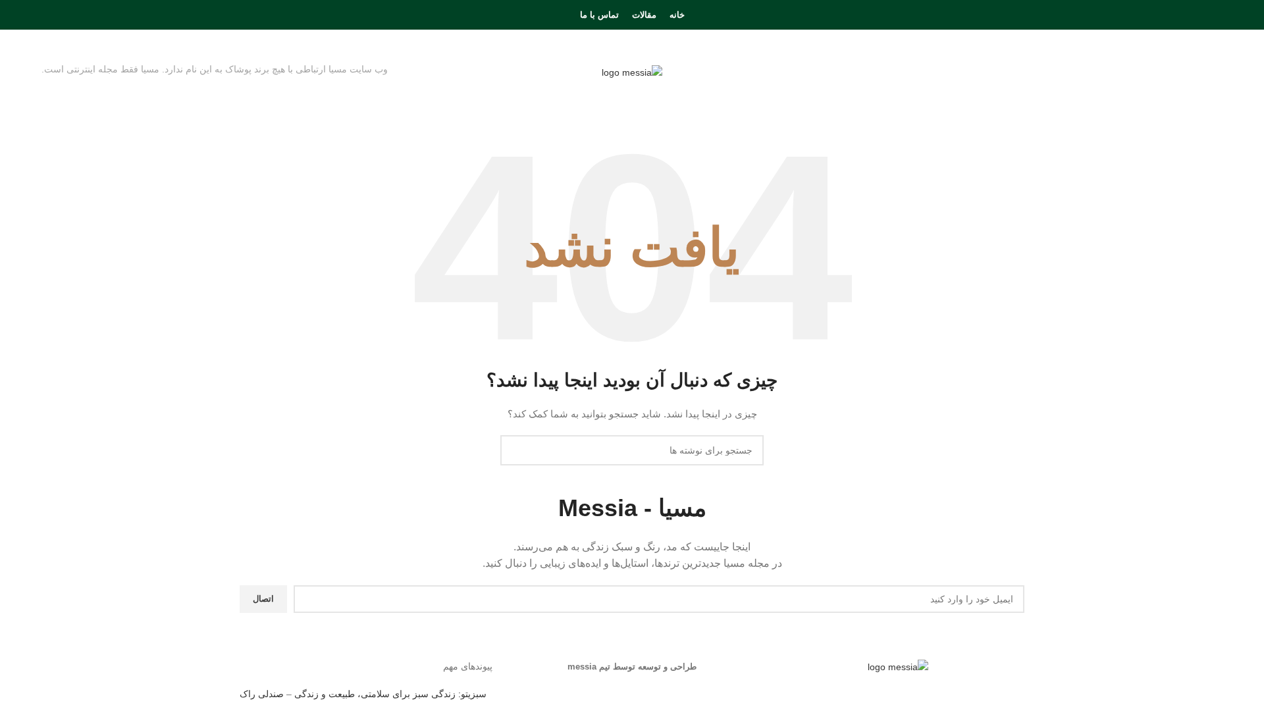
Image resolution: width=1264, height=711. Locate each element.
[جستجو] (45, 15)
